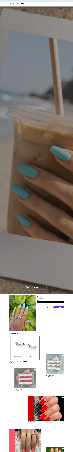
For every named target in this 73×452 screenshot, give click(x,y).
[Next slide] (35, 313)
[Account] (61, 4)
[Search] (60, 4)
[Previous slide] (10, 313)
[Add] (39, 359)
